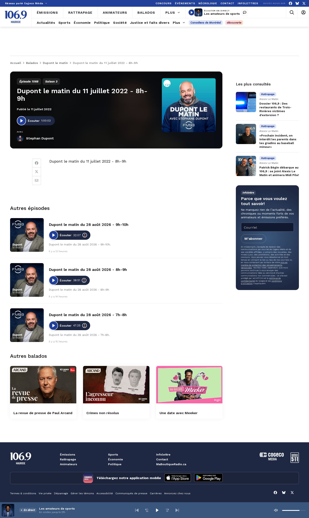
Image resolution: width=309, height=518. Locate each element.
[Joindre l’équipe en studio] (245, 12)
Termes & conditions (23, 493)
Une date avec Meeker (179, 413)
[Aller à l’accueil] (16, 17)
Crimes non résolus (102, 413)
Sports (113, 454)
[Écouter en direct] (191, 12)
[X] (304, 3)
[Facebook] (290, 3)
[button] (137, 510)
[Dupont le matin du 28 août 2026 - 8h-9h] (27, 280)
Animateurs (68, 464)
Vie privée (45, 493)
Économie (115, 459)
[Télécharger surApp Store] (177, 478)
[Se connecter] (303, 12)
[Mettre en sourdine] (276, 510)
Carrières (156, 493)
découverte (234, 22)
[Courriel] (36, 180)
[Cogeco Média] (272, 459)
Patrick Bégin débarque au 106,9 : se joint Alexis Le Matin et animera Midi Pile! (279, 171)
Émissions (67, 454)
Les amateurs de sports (222, 13)
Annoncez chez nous (177, 493)
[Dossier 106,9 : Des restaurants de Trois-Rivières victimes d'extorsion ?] (246, 102)
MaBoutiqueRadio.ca (171, 464)
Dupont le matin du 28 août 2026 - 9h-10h (88, 224)
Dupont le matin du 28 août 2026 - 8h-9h (88, 269)
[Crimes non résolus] (116, 384)
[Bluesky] (297, 3)
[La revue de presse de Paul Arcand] (43, 384)
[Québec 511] (295, 462)
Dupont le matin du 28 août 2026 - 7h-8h (88, 315)
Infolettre (163, 454)
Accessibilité (104, 493)
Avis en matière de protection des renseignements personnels (264, 265)
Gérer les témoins (82, 493)
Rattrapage (68, 459)
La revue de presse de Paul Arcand (42, 413)
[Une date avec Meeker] (189, 384)
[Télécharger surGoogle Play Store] (208, 478)
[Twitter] (36, 171)
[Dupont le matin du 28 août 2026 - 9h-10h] (27, 235)
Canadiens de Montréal (205, 22)
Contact (162, 459)
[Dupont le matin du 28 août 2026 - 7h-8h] (27, 325)
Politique (114, 464)
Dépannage (61, 493)
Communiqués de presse (131, 493)
